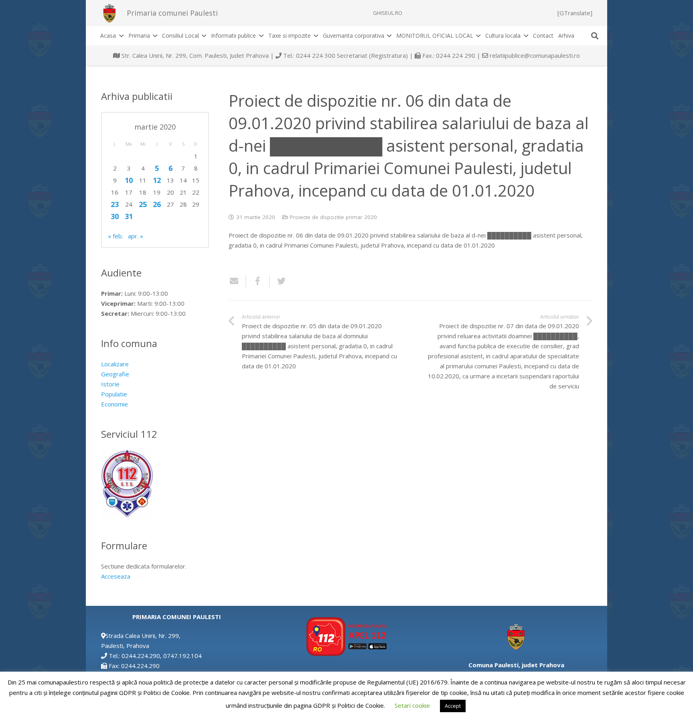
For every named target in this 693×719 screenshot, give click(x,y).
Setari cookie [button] (412, 705)
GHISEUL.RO (387, 12)
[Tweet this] (278, 281)
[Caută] (594, 35)
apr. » (135, 236)
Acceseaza (115, 576)
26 (157, 204)
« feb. (115, 236)
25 (143, 204)
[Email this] (237, 281)
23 (115, 204)
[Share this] (258, 281)
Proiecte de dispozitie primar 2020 (333, 217)
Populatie (114, 394)
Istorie (110, 384)
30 (115, 216)
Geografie (115, 374)
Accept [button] (453, 705)
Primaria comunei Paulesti (172, 13)
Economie (114, 404)
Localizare (115, 364)
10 (129, 180)
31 (129, 216)
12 (157, 180)
